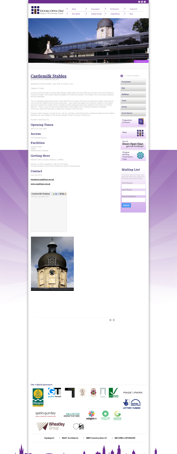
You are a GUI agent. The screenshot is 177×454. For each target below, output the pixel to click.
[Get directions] (54, 194)
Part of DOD (133, 144)
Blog (131, 14)
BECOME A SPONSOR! (125, 438)
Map (123, 88)
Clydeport (49, 438)
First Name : (127, 183)
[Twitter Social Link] (142, 2)
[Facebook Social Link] (139, 2)
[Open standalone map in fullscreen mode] (59, 194)
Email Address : (129, 196)
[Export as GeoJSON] (63, 194)
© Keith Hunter (141, 61)
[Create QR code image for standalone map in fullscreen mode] (61, 194)
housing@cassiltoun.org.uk (42, 179)
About (74, 9)
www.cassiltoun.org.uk (40, 184)
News (133, 132)
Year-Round (76, 14)
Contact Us (133, 9)
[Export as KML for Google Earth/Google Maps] (56, 194)
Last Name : (127, 190)
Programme (95, 9)
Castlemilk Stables (48, 76)
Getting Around (96, 14)
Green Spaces (127, 113)
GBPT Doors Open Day (47, 11)
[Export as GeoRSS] (65, 194)
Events (124, 107)
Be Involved (114, 9)
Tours (124, 100)
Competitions (115, 14)
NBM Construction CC (96, 438)
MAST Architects (70, 438)
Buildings (125, 94)
